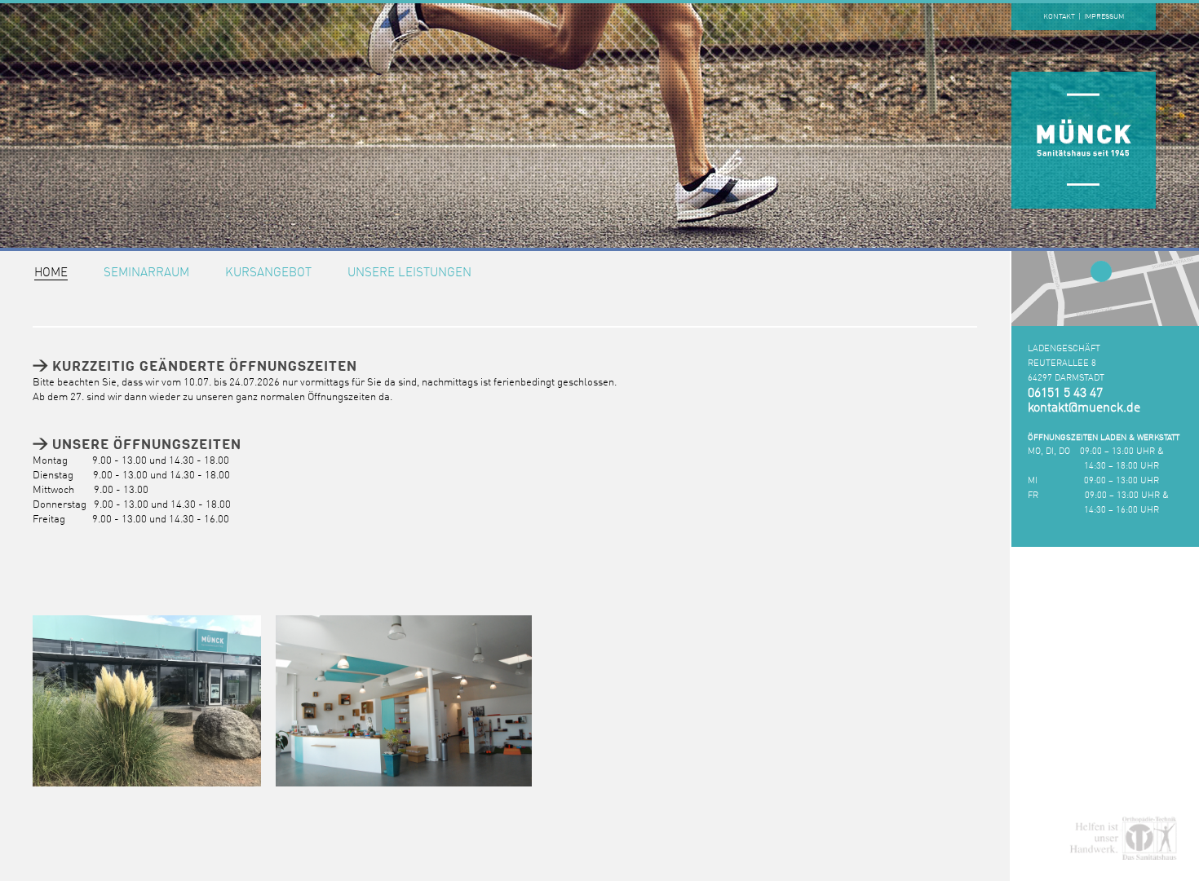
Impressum (1104, 16)
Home (51, 273)
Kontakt (1059, 16)
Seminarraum (146, 273)
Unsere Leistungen (409, 273)
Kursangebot (268, 273)
